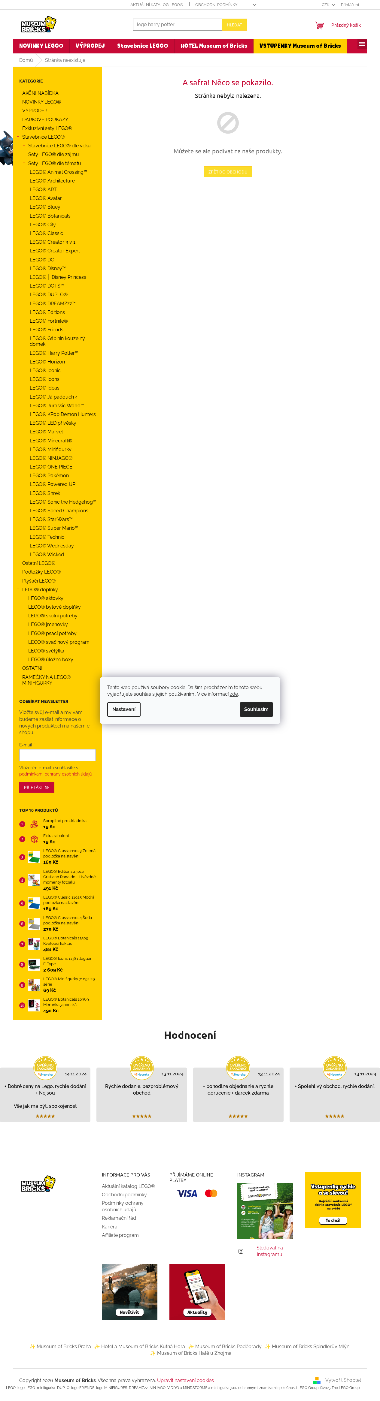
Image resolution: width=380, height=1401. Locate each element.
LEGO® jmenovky (48, 624)
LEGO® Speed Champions (59, 511)
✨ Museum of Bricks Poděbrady (225, 1346)
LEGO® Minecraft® (51, 441)
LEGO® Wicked (47, 554)
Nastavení (123, 709)
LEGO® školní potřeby (53, 616)
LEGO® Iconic (45, 370)
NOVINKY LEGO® (41, 102)
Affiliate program (120, 1235)
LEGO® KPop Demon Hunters (63, 414)
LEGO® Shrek (45, 493)
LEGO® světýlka (46, 651)
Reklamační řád (119, 1218)
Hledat (234, 24)
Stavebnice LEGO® (43, 137)
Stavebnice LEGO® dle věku (59, 146)
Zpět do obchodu (228, 171)
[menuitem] (41, 46)
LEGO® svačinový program (59, 642)
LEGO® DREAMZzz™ (53, 303)
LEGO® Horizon (47, 362)
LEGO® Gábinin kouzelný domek (57, 341)
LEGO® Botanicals (50, 216)
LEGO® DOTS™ (47, 286)
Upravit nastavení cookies (185, 1380)
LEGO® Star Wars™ (51, 519)
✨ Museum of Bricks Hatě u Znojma (191, 1353)
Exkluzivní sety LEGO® (47, 128)
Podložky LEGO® (41, 572)
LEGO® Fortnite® (49, 321)
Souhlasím (256, 709)
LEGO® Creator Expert (55, 251)
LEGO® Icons (44, 379)
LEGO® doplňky (40, 589)
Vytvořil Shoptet (343, 1380)
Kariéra (109, 1227)
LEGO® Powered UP (52, 484)
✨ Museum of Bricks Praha (60, 1346)
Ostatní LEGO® (38, 563)
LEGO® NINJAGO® (51, 458)
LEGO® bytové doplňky (54, 607)
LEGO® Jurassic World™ (57, 405)
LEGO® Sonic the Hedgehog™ (63, 502)
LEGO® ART (43, 189)
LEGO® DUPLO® (49, 294)
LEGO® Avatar (46, 198)
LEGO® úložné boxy (50, 659)
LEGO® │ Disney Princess (58, 277)
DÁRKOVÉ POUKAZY (45, 119)
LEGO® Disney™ (48, 268)
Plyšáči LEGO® (39, 581)
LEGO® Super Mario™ (54, 528)
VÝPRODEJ (34, 110)
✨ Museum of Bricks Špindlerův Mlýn (307, 1346)
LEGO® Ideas (44, 388)
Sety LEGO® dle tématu (54, 163)
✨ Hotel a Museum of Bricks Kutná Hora (139, 1346)
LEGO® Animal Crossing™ (58, 172)
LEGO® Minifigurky (50, 449)
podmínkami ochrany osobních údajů (55, 774)
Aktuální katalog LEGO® (156, 4)
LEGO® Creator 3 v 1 (52, 242)
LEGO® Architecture (52, 181)
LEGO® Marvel (46, 432)
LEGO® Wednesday (52, 546)
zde (234, 694)
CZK (326, 4)
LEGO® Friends (46, 330)
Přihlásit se (37, 787)
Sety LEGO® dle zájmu (53, 154)
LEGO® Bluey (45, 207)
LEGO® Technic (47, 537)
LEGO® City (43, 224)
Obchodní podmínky (216, 4)
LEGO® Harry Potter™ (54, 353)
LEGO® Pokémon (49, 475)
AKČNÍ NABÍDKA (40, 93)
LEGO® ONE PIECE (51, 467)
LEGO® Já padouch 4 (54, 397)
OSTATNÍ (32, 668)
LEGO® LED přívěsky (53, 423)
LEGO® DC (42, 260)
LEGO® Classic (46, 233)
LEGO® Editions (47, 312)
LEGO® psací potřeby (52, 633)
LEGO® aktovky (45, 598)
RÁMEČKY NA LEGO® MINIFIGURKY (46, 680)
